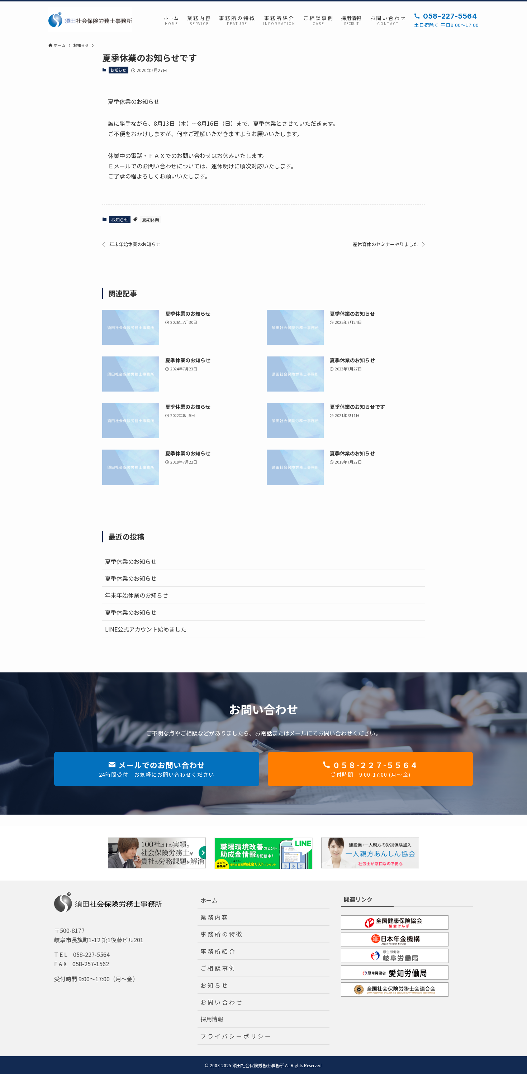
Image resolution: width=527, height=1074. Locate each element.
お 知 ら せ (214, 985)
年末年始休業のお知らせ (136, 595)
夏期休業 (150, 219)
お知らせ (118, 70)
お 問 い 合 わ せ (221, 1002)
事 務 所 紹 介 (217, 951)
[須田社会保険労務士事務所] (90, 19)
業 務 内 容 (214, 917)
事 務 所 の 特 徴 (221, 934)
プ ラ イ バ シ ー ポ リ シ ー (235, 1036)
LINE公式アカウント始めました (145, 629)
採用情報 (211, 1019)
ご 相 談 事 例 (217, 968)
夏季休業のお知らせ (131, 561)
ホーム (209, 900)
